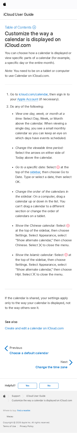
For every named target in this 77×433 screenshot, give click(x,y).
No (48, 385)
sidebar (35, 172)
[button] (20, 27)
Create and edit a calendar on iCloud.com (34, 328)
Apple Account (27, 99)
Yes (27, 385)
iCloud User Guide (19, 14)
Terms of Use (9, 426)
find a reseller (23, 410)
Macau (10, 416)
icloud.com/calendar (33, 94)
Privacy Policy (26, 426)
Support (16, 396)
